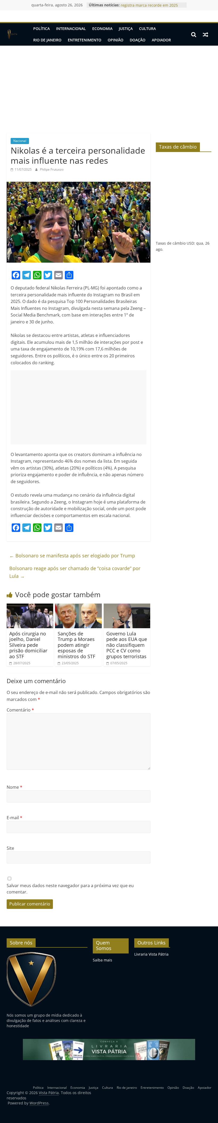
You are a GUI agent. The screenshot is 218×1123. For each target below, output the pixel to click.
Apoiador (161, 39)
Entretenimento (84, 39)
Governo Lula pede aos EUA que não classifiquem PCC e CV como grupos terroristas (126, 645)
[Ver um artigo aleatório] (205, 34)
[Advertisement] (109, 85)
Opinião (115, 39)
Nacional (19, 140)
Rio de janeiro (47, 39)
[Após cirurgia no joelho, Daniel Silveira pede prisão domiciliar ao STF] (30, 607)
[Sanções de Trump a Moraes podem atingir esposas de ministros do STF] (78, 607)
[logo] (31, 954)
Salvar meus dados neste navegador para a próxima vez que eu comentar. (70, 889)
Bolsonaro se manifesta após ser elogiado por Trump (72, 555)
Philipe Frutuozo (52, 169)
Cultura (147, 28)
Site (10, 848)
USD (190, 243)
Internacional (71, 28)
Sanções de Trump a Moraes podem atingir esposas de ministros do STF (76, 645)
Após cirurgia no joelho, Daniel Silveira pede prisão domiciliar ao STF (28, 645)
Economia (102, 28)
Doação (137, 39)
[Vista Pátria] (12, 34)
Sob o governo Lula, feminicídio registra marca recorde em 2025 (149, 7)
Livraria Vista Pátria (151, 954)
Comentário (20, 710)
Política (41, 28)
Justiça (126, 28)
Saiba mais (102, 959)
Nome (14, 787)
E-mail (14, 818)
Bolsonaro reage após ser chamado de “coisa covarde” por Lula (74, 572)
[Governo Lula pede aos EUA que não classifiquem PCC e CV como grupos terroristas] (127, 607)
